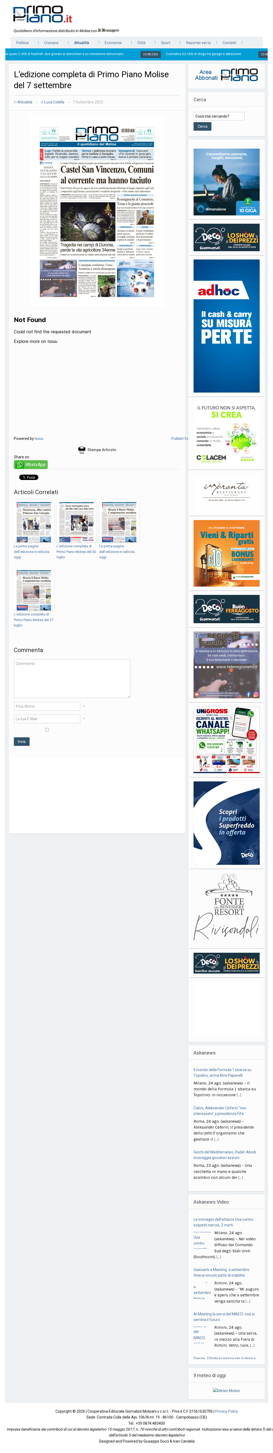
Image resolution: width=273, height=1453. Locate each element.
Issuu (39, 438)
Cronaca (48, 44)
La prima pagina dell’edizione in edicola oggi (31, 551)
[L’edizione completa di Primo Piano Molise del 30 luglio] (77, 522)
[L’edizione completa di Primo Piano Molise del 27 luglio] (34, 590)
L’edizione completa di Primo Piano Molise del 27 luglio (33, 619)
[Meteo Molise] (226, 1384)
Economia (110, 44)
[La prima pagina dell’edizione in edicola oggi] (34, 522)
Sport (163, 44)
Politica (20, 44)
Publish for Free (184, 438)
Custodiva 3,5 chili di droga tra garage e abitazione (147, 54)
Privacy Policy (226, 1405)
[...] (239, 1093)
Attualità (79, 44)
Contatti (229, 43)
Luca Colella (54, 102)
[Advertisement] (97, 796)
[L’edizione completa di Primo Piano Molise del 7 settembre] (96, 211)
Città (138, 44)
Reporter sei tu (198, 43)
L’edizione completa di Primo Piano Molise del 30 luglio (76, 551)
